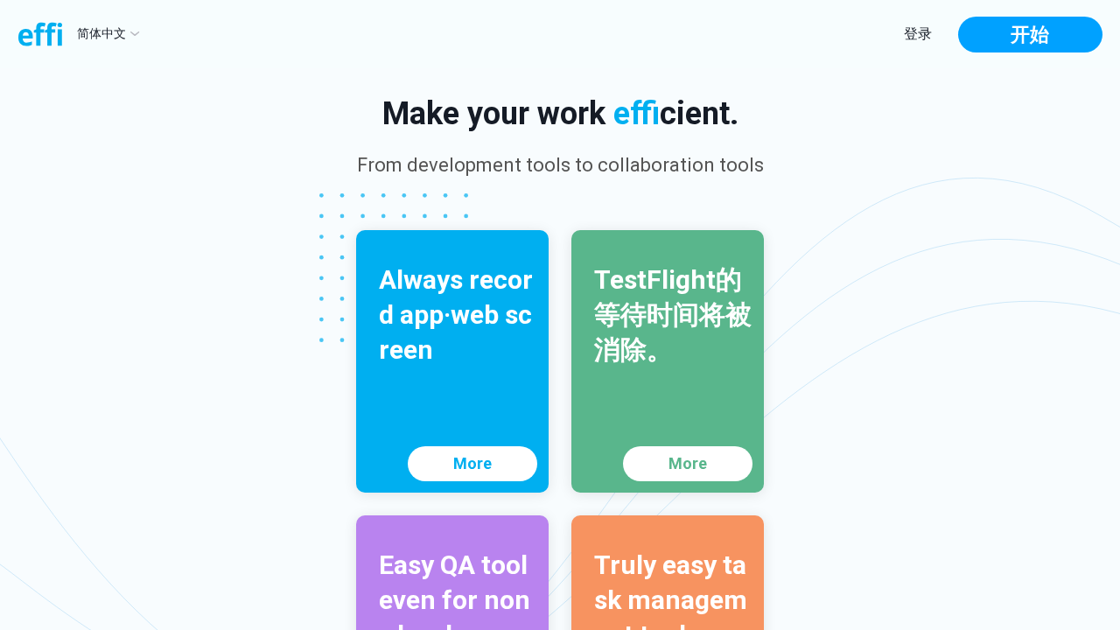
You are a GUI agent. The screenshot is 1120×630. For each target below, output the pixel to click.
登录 (918, 33)
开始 (1030, 35)
